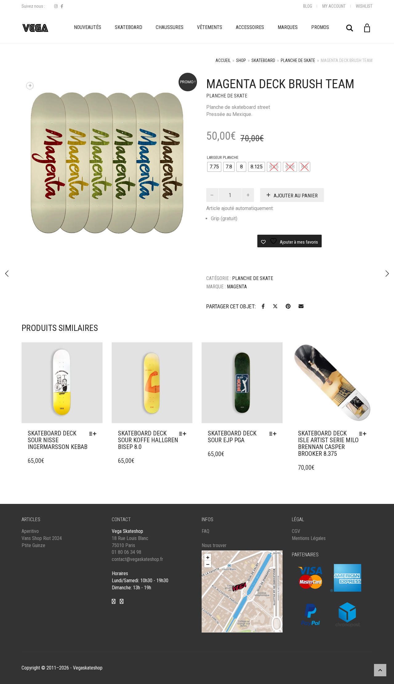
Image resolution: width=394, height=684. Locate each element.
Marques (288, 27)
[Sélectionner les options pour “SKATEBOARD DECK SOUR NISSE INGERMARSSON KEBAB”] (94, 433)
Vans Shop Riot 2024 (42, 538)
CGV (296, 531)
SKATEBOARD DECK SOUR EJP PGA (232, 437)
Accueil (223, 60)
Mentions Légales (309, 538)
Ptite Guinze (33, 545)
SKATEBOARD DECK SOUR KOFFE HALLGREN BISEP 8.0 (148, 440)
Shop (241, 60)
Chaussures (169, 27)
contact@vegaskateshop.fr (137, 559)
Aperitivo (30, 531)
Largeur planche (222, 157)
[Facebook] (62, 6)
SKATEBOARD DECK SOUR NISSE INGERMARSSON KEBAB (57, 440)
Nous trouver (214, 545)
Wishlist (364, 6)
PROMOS (320, 27)
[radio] (214, 166)
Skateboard (128, 27)
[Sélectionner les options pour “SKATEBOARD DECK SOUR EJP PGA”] (274, 433)
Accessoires (250, 27)
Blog (307, 6)
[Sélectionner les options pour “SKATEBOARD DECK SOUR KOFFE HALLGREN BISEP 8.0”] (184, 433)
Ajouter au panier (296, 195)
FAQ (205, 531)
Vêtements (209, 27)
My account (334, 6)
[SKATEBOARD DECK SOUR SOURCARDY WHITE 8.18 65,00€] (387, 273)
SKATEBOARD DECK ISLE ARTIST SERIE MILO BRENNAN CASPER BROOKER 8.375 (328, 443)
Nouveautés (87, 27)
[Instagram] (56, 6)
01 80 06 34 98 (126, 552)
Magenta (237, 287)
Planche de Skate (298, 60)
